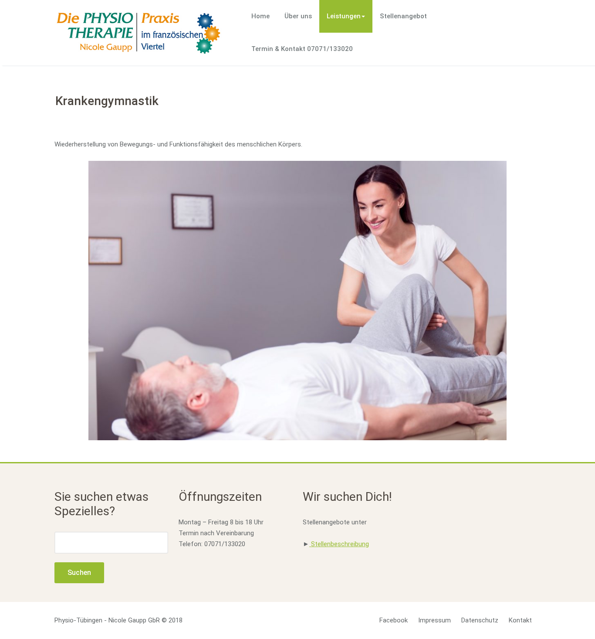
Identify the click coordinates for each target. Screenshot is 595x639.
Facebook (393, 620)
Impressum (434, 620)
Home (260, 16)
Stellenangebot (403, 16)
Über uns (298, 16)
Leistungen (344, 16)
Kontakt (520, 620)
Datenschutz (479, 620)
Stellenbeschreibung (339, 544)
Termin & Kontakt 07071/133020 (302, 49)
